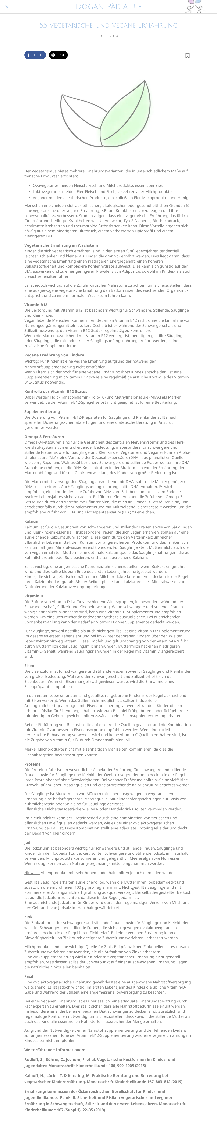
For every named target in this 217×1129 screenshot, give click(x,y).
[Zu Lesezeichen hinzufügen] (187, 55)
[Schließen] (6, 6)
